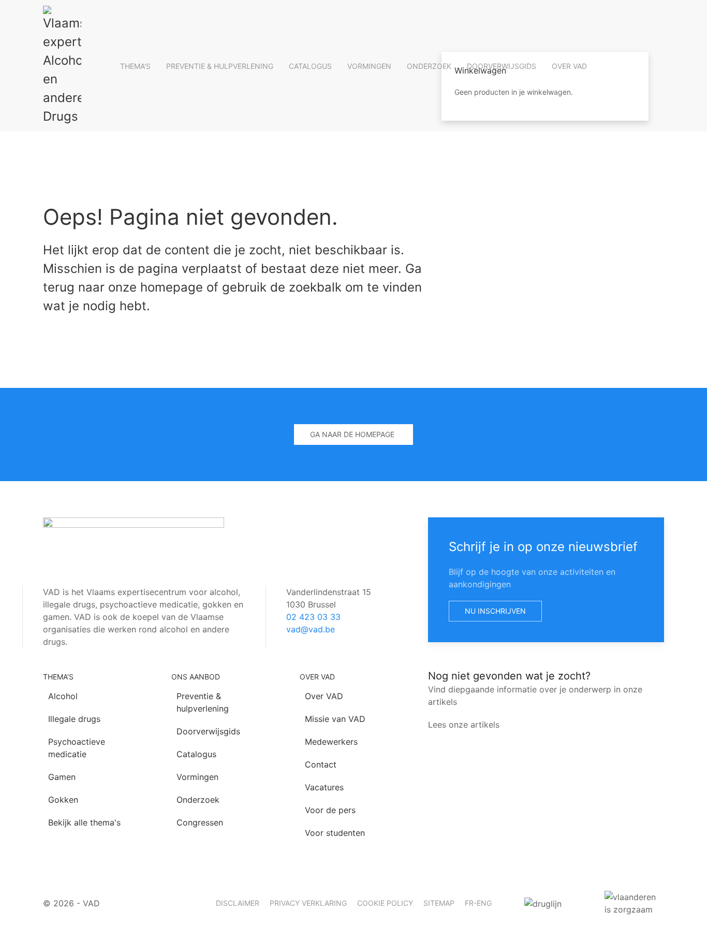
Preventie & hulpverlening (219, 66)
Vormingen (369, 66)
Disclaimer (237, 903)
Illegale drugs (74, 719)
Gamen (62, 777)
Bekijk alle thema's (84, 822)
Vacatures (324, 787)
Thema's (135, 66)
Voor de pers (330, 810)
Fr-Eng (478, 903)
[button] (545, 26)
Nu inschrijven (495, 610)
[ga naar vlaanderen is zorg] (634, 903)
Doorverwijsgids (501, 66)
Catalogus (310, 66)
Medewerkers (331, 741)
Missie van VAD (335, 719)
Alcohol (63, 696)
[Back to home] (62, 66)
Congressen (199, 822)
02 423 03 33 (313, 617)
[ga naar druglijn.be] (554, 903)
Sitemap (438, 903)
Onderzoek (429, 66)
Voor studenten (335, 833)
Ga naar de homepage (352, 434)
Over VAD (569, 66)
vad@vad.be (310, 629)
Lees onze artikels (463, 724)
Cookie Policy (385, 903)
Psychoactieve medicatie (76, 747)
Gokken (63, 799)
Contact (320, 764)
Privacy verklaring (308, 903)
